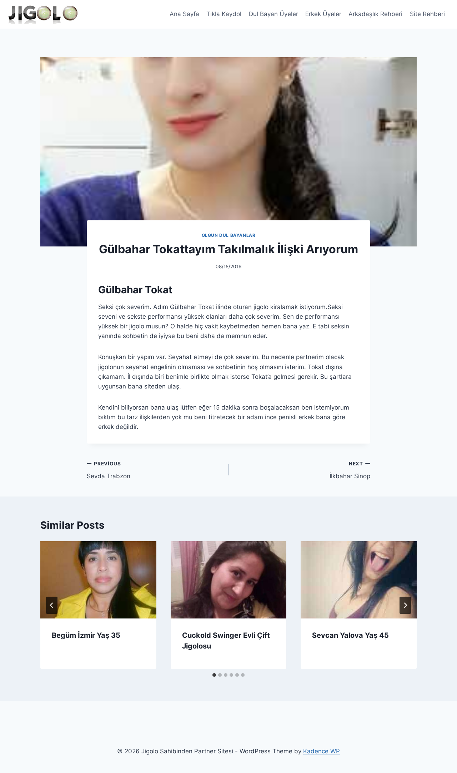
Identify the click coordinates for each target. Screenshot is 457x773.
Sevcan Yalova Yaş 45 (350, 635)
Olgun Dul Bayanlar (229, 235)
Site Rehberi (427, 14)
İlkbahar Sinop (350, 470)
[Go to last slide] (51, 605)
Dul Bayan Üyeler (273, 14)
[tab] (214, 675)
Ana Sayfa (184, 14)
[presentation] (98, 579)
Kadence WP (321, 751)
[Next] (405, 605)
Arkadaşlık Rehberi (375, 14)
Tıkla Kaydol (223, 14)
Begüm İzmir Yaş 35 (86, 635)
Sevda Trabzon (108, 470)
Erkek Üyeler (323, 14)
